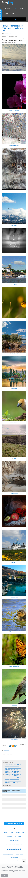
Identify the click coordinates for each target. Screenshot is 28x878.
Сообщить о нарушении (7, 754)
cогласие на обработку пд (14, 848)
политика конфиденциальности (14, 844)
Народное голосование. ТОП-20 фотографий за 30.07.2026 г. (13, 768)
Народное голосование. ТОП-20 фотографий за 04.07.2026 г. (13, 781)
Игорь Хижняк (14, 388)
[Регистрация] (1, 20)
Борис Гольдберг (14, 353)
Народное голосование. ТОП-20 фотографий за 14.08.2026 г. (13, 775)
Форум (6, 13)
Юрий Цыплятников (14, 739)
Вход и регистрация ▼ (14, 19)
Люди (12, 13)
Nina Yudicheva (14, 284)
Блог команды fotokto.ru (8, 854)
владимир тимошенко (14, 145)
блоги (15, 828)
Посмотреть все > (7, 785)
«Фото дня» (8, 33)
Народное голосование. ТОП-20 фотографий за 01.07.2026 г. (13, 778)
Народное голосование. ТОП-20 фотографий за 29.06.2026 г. (13, 772)
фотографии (8, 828)
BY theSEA (14, 225)
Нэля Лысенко (14, 527)
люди (11, 832)
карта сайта (18, 836)
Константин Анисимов (14, 631)
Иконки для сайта (14, 857)
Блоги (15, 8)
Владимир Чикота (14, 493)
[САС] (14, 252)
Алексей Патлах (14, 190)
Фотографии (7, 8)
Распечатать (6, 750)
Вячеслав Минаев (14, 422)
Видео (21, 8)
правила (9, 836)
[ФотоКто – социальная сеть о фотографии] (7, 2)
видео (21, 828)
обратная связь (20, 832)
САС (14, 253)
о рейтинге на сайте (14, 840)
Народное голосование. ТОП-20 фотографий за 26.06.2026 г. (13, 765)
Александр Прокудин (14, 666)
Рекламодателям (19, 854)
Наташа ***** (14, 562)
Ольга (14, 458)
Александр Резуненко (14, 110)
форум (5, 832)
